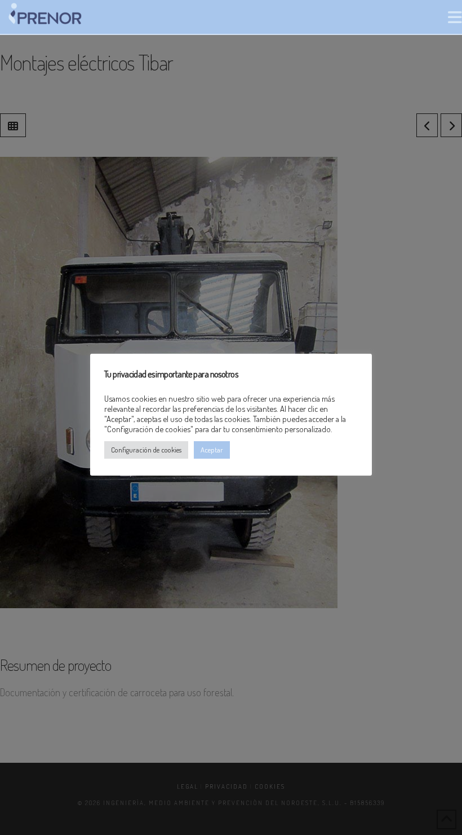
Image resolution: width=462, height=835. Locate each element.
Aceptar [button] (212, 449)
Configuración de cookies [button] (146, 449)
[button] (455, 17)
